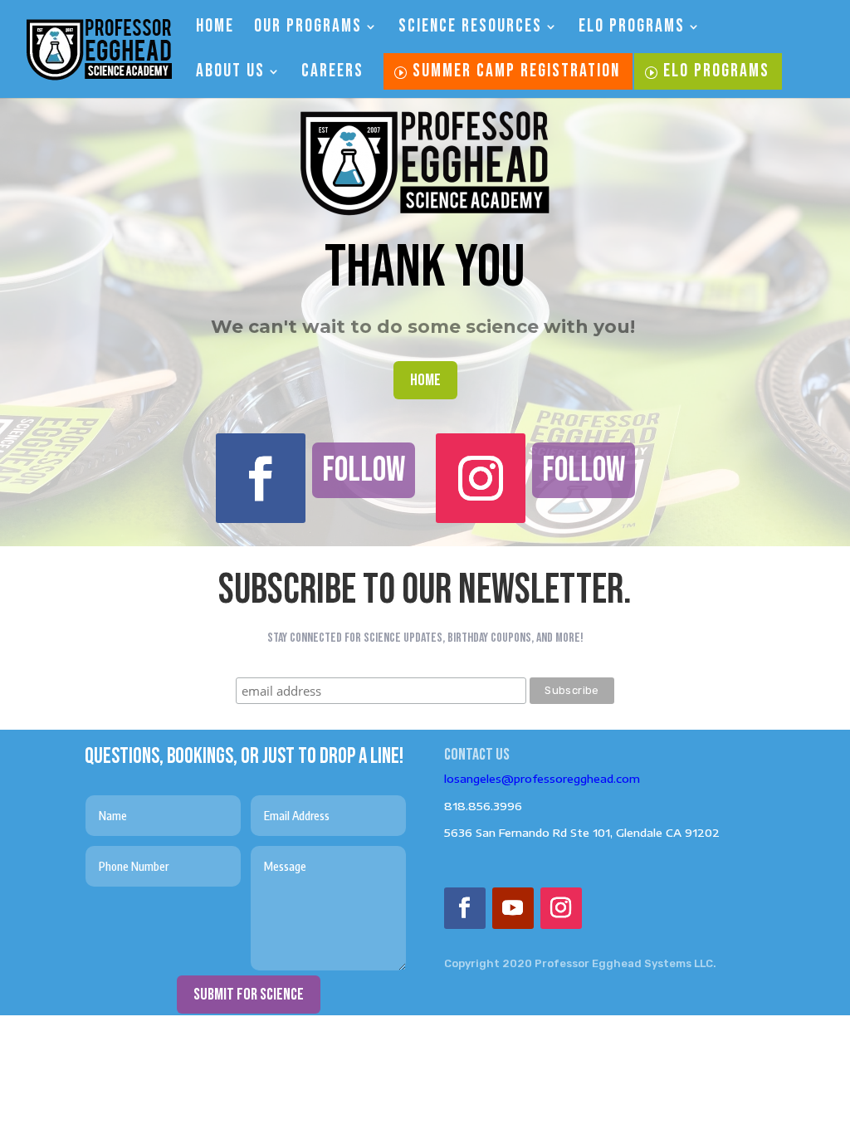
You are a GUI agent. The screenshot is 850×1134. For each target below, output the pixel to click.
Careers (332, 74)
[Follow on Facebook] (260, 478)
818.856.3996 (483, 806)
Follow (363, 470)
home (425, 380)
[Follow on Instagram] (480, 478)
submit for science (248, 994)
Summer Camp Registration (516, 71)
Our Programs (308, 29)
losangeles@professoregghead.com (542, 778)
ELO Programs (632, 29)
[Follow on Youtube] (513, 908)
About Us (230, 74)
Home (215, 29)
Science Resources (470, 29)
